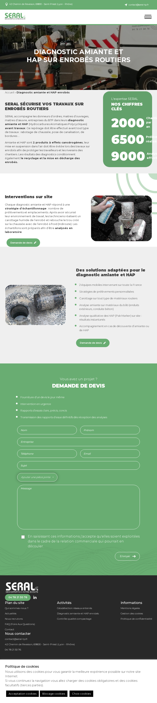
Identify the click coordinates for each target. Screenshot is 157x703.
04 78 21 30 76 (17, 597)
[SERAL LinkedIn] (35, 597)
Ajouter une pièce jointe (35, 477)
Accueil (9, 92)
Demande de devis (21, 242)
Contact (9, 629)
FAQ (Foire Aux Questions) (20, 624)
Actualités (10, 613)
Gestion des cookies (132, 613)
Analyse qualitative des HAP (96, 315)
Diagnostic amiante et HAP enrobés (78, 613)
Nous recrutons (14, 618)
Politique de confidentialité (136, 618)
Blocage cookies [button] (53, 693)
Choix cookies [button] (81, 693)
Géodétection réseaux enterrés (74, 608)
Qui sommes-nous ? (16, 608)
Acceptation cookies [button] (22, 693)
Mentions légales (130, 608)
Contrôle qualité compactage (74, 618)
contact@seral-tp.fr (16, 638)
